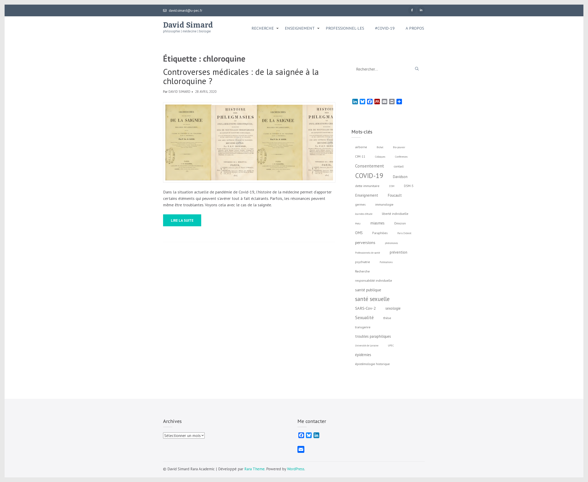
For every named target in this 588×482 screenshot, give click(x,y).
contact (399, 166)
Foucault (395, 195)
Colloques (380, 156)
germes (360, 204)
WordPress (295, 468)
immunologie (384, 204)
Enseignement (300, 28)
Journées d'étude (363, 213)
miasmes (377, 223)
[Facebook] (412, 10)
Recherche (263, 28)
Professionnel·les (345, 28)
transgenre (362, 327)
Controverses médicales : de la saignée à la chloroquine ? (241, 76)
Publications (386, 262)
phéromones (391, 243)
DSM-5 (408, 186)
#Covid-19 (385, 28)
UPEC (391, 345)
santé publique (368, 289)
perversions (365, 242)
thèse (387, 318)
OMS (359, 232)
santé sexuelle (372, 299)
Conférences (401, 156)
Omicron (400, 223)
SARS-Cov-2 (365, 308)
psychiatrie (362, 262)
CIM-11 (360, 156)
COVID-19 (369, 175)
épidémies (363, 354)
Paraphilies (380, 233)
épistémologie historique (372, 364)
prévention (398, 252)
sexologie (393, 308)
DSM (391, 186)
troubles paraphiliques (373, 336)
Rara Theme (254, 468)
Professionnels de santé (367, 252)
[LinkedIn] (421, 10)
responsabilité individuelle (373, 280)
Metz (358, 223)
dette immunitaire (367, 186)
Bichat (380, 147)
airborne (361, 147)
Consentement (369, 166)
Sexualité (364, 317)
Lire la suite (182, 220)
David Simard (188, 25)
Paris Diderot (404, 233)
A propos (415, 28)
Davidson (400, 176)
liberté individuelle (395, 214)
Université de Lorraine (366, 345)
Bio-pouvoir (399, 147)
